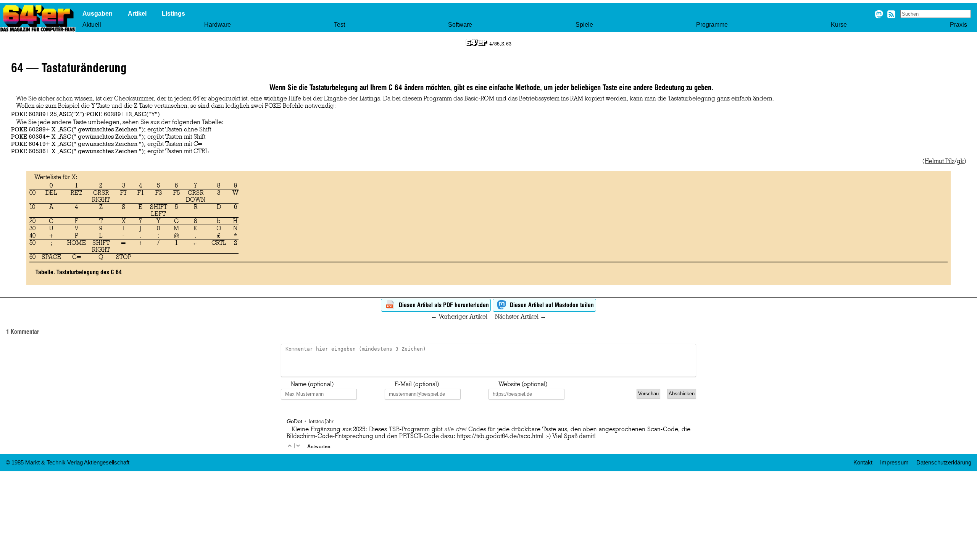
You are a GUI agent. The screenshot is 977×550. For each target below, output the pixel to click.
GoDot (294, 421)
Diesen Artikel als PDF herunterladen (443, 305)
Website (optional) (522, 384)
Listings (173, 13)
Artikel (137, 13)
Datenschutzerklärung (943, 462)
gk (960, 161)
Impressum (894, 462)
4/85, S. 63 (500, 43)
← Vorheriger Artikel (459, 316)
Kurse (839, 24)
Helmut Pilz (939, 161)
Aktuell (91, 24)
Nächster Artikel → (520, 316)
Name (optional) (312, 384)
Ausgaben (97, 13)
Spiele (584, 24)
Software (460, 24)
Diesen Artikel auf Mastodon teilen (551, 305)
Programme (712, 24)
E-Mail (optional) (417, 384)
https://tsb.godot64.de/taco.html (500, 436)
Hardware (217, 24)
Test (339, 24)
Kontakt (862, 462)
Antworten (318, 446)
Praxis (958, 24)
